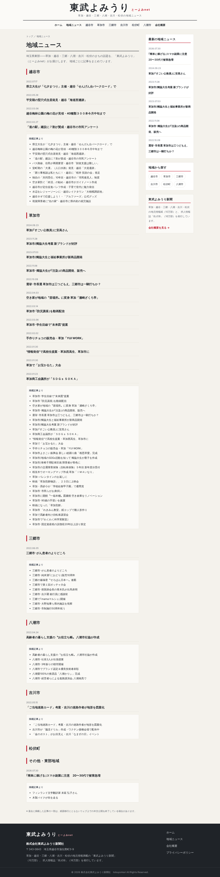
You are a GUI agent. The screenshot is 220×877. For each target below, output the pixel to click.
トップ (29, 36)
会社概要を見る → (159, 227)
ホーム (58, 25)
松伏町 (136, 25)
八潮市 (147, 25)
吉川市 (124, 25)
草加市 (101, 25)
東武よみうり (49, 834)
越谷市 (89, 25)
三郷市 (112, 25)
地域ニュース (74, 25)
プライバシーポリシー (180, 852)
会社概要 (160, 25)
